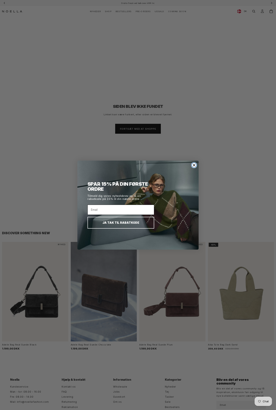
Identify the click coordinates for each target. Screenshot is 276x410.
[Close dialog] (194, 165)
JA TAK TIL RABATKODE (120, 222)
